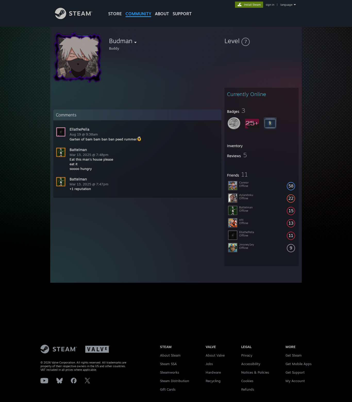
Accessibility (250, 364)
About (162, 13)
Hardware (213, 372)
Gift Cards (167, 389)
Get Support (295, 372)
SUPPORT (182, 13)
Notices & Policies (255, 372)
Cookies (247, 381)
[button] (261, 41)
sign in (270, 4)
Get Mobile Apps (299, 364)
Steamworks (169, 372)
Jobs (209, 364)
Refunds (247, 389)
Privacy (246, 355)
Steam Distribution (174, 381)
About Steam (170, 355)
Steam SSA (168, 364)
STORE (115, 13)
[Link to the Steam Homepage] (73, 17)
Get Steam (294, 355)
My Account (295, 381)
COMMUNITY (138, 13)
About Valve (215, 355)
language (286, 4)
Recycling (213, 381)
